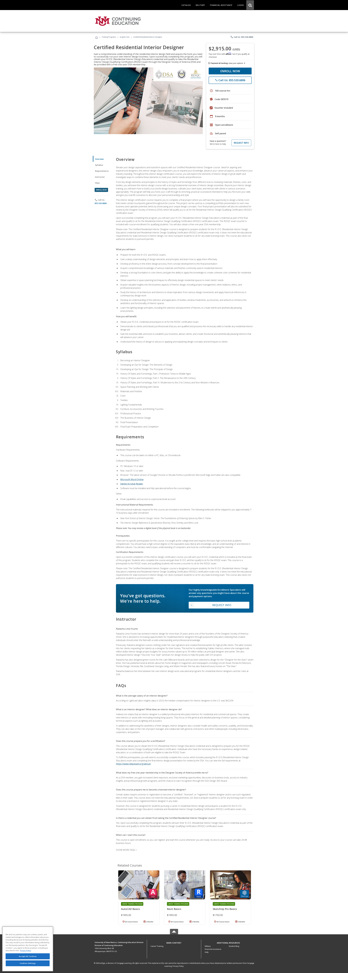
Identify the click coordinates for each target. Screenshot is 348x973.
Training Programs (109, 37)
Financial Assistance (213, 949)
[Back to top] (174, 942)
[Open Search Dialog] (250, 5)
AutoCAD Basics (130, 909)
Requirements (102, 171)
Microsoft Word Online (132, 479)
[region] (27, 948)
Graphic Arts (124, 37)
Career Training (156, 946)
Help (207, 952)
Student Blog (234, 946)
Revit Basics (174, 909)
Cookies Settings (28, 963)
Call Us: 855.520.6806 (241, 37)
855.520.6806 (101, 203)
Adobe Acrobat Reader (131, 483)
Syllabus (99, 165)
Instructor (100, 177)
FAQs (97, 183)
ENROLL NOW (230, 71)
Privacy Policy (178, 966)
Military (208, 946)
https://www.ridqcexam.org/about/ (133, 763)
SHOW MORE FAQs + (126, 849)
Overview (99, 159)
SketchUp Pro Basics (225, 909)
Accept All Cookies (28, 956)
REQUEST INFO (241, 142)
